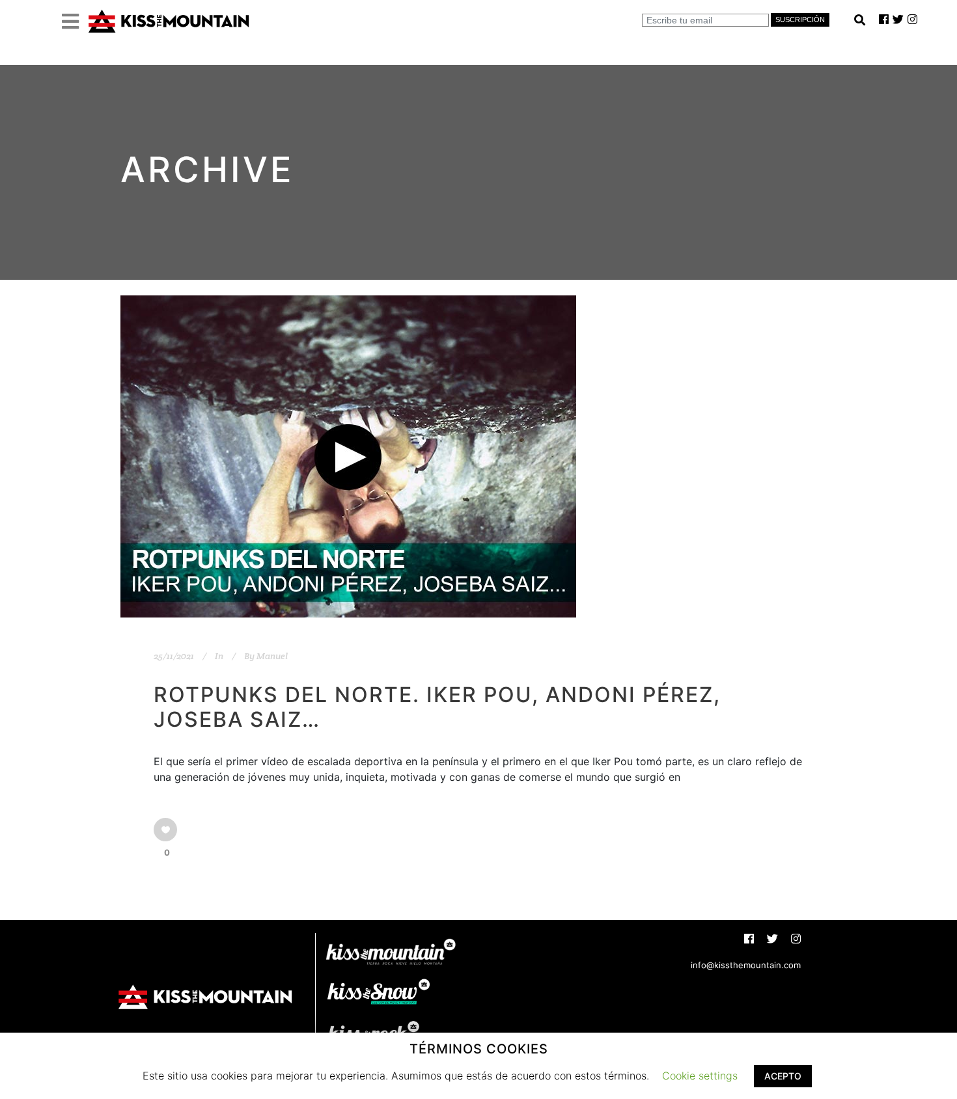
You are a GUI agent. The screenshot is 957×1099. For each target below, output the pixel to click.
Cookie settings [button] (700, 1075)
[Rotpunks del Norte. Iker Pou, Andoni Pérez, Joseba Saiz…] (348, 456)
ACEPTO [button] (782, 1075)
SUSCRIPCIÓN (800, 19)
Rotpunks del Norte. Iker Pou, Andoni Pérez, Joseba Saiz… (437, 707)
